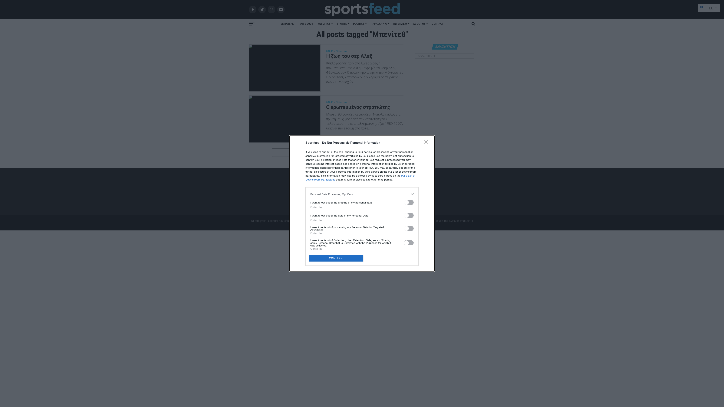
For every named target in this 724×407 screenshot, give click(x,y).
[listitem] (362, 194)
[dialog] (362, 203)
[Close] (427, 143)
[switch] (409, 202)
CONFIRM (336, 258)
